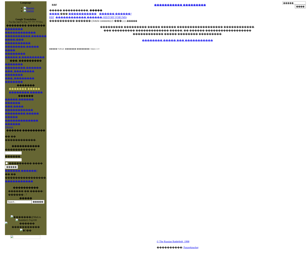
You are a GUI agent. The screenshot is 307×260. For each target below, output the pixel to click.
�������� (15, 53)
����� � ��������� (25, 57)
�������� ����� (26, 92)
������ (12, 124)
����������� (19, 181)
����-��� (14, 39)
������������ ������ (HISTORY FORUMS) (91, 17)
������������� (21, 120)
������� (14, 29)
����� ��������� (187, 5)
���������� (18, 43)
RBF (51, 17)
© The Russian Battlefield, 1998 (173, 241)
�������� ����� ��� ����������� (177, 40)
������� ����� (24, 88)
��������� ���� (26, 163)
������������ (20, 32)
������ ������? (21, 170)
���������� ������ (26, 36)
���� (54, 13)
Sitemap (9, 127)
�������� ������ (23, 67)
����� (11, 117)
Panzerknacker (191, 247)
